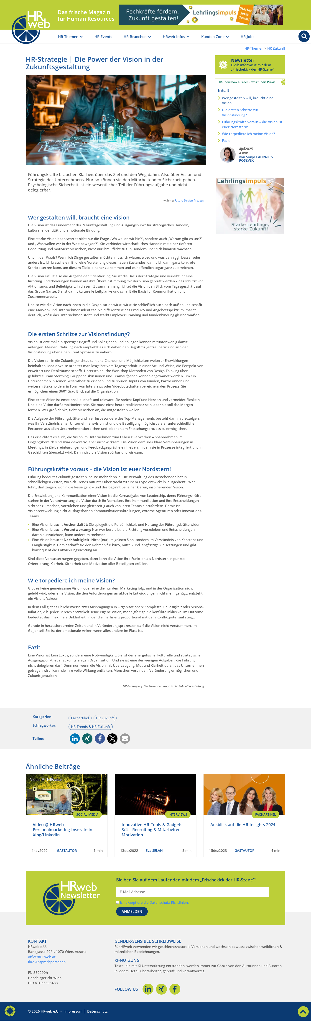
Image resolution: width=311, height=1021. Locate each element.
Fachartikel (80, 718)
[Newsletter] (223, 64)
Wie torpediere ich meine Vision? (248, 133)
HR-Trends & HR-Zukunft (90, 726)
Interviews (177, 814)
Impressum (73, 1011)
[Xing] (161, 989)
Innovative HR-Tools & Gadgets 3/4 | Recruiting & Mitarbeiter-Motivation (152, 829)
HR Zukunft (276, 48)
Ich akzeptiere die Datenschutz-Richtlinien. (154, 902)
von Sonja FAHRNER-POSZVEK (256, 159)
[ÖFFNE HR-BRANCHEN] (149, 36)
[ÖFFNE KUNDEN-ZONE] (227, 36)
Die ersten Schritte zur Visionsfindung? (240, 112)
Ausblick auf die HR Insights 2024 (242, 824)
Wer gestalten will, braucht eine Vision (247, 100)
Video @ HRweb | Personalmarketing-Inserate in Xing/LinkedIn (62, 829)
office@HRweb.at (42, 957)
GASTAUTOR (67, 850)
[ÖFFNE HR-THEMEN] (81, 36)
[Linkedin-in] (148, 989)
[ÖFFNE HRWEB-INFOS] (188, 36)
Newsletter (242, 60)
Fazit (226, 140)
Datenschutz (97, 1011)
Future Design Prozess (189, 200)
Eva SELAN (154, 850)
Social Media (87, 814)
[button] (75, 738)
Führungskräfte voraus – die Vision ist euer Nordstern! (252, 124)
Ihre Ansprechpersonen (47, 962)
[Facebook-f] (174, 989)
